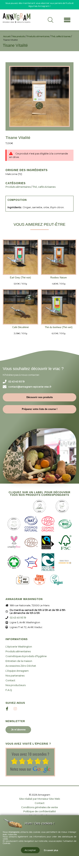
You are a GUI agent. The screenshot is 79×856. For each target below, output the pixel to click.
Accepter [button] (30, 850)
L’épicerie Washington (19, 646)
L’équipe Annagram (17, 670)
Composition (17, 200)
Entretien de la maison (19, 660)
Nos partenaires (15, 675)
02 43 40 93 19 (16, 381)
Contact (10, 680)
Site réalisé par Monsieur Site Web (39, 798)
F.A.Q (9, 689)
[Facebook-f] (7, 708)
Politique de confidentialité (39, 811)
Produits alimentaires (38, 36)
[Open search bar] (50, 21)
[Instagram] (15, 708)
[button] (67, 19)
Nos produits (18, 36)
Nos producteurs (16, 685)
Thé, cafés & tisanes (61, 36)
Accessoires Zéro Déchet (21, 665)
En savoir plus (51, 850)
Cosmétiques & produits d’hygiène (26, 656)
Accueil (6, 36)
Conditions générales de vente (39, 807)
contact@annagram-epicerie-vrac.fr (29, 386)
